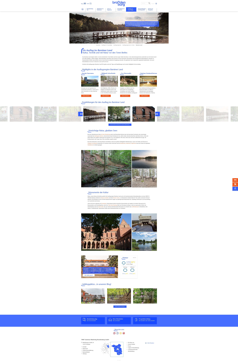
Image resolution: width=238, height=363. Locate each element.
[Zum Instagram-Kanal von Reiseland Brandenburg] (120, 333)
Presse (129, 346)
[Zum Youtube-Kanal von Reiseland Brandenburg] (123, 333)
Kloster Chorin (116, 197)
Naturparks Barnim (99, 136)
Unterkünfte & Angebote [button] (120, 9)
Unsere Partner (131, 344)
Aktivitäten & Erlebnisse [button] (100, 9)
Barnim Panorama (88, 73)
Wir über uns (131, 342)
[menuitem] (153, 3)
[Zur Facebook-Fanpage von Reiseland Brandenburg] (117, 333)
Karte (88, 3)
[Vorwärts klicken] (157, 114)
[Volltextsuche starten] (149, 3)
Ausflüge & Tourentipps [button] (130, 9)
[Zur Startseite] (83, 10)
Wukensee (128, 143)
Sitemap (85, 353)
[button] (235, 184)
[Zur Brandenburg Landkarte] (112, 349)
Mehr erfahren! (86, 95)
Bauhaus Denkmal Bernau (148, 73)
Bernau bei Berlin (105, 197)
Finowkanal (103, 203)
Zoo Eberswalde (126, 73)
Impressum (85, 348)
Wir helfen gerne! (88, 275)
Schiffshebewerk (135, 206)
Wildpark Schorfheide (108, 73)
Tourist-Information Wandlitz (94, 265)
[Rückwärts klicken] (80, 114)
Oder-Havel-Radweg (112, 205)
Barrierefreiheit (86, 352)
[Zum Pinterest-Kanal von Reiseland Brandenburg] (114, 333)
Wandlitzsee (122, 143)
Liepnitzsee (133, 143)
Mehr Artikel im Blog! (120, 306)
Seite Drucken (150, 343)
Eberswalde (100, 206)
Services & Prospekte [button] (150, 9)
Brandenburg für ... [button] (90, 9)
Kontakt (84, 347)
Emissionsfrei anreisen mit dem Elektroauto (119, 124)
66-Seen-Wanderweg (105, 134)
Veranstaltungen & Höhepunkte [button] (142, 9)
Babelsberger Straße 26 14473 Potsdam (88, 343)
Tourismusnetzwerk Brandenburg (132, 350)
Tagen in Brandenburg (133, 347)
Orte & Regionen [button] (109, 9)
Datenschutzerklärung (88, 350)
